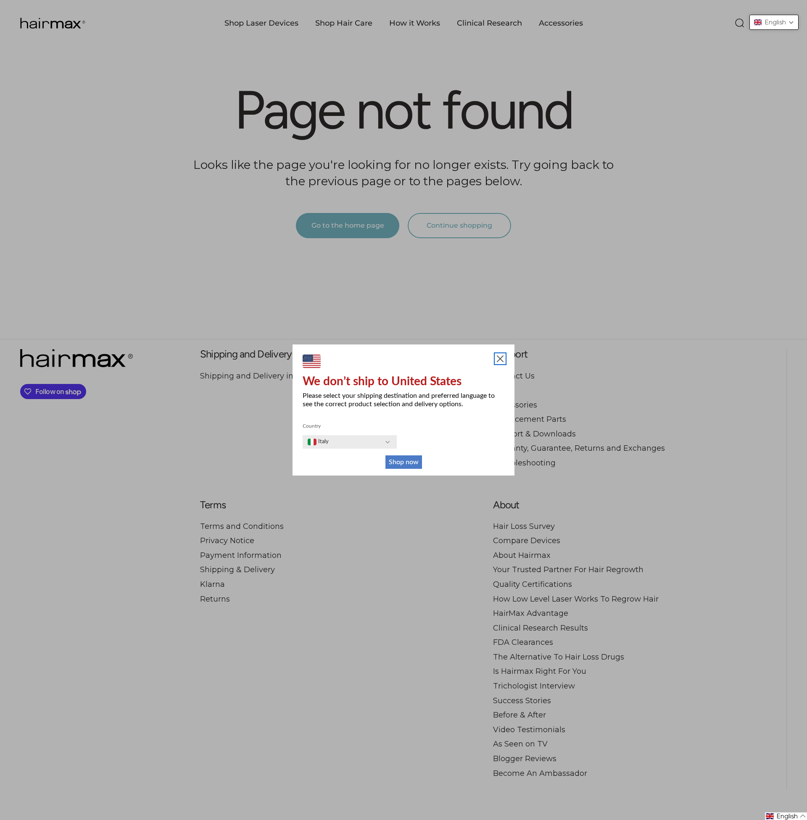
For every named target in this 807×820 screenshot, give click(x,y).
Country (312, 425)
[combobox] (318, 442)
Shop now (404, 462)
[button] (774, 22)
